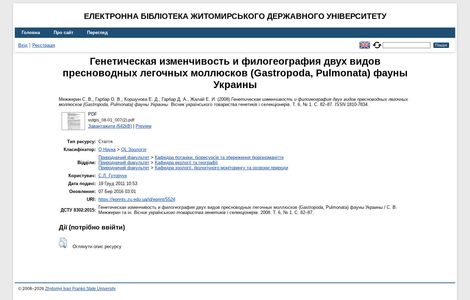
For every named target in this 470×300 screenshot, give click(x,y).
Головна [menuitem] (31, 32)
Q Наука (107, 149)
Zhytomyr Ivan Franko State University (80, 289)
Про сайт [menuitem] (63, 32)
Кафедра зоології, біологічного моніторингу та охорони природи (221, 167)
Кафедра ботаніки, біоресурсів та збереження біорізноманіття (219, 157)
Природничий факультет (123, 157)
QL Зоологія (133, 149)
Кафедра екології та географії (186, 162)
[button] (63, 243)
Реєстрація (43, 45)
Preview (143, 126)
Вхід (23, 45)
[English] (364, 42)
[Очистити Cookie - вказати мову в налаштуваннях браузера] (377, 42)
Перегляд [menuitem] (97, 32)
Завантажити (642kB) (110, 126)
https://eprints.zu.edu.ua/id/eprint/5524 (136, 199)
